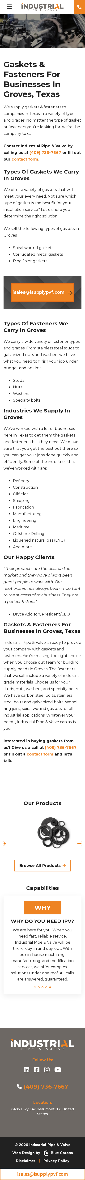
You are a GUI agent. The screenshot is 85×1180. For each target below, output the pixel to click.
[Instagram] (47, 1070)
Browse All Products (40, 865)
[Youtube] (57, 1070)
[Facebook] (36, 1070)
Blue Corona (60, 1153)
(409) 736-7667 (45, 152)
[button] (35, 987)
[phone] (79, 7)
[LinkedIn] (26, 1070)
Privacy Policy (56, 1161)
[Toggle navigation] (9, 7)
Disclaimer (25, 1161)
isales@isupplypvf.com (42, 1174)
